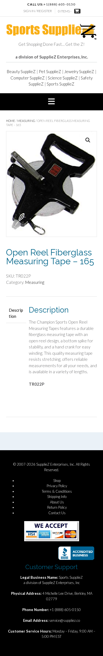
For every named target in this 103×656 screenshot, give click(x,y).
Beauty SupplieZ (21, 71)
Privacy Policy (57, 486)
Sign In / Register (37, 11)
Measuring (26, 120)
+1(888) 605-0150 (59, 4)
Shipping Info (56, 496)
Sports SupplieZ (60, 83)
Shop (57, 480)
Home (10, 120)
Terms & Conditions (57, 491)
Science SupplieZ (63, 77)
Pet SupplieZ (50, 71)
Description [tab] (16, 313)
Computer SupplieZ (27, 77)
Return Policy (57, 507)
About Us (57, 502)
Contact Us (57, 513)
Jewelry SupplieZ (79, 71)
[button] (51, 101)
